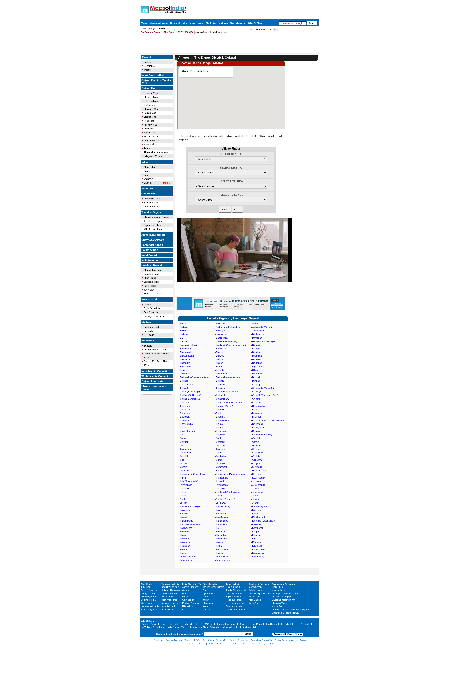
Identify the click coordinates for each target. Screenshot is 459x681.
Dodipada (221, 431)
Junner (255, 503)
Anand (147, 171)
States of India (159, 23)
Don (182, 434)
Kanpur (206, 606)
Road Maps (271, 624)
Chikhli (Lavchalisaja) (190, 399)
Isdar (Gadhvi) (259, 478)
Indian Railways (169, 593)
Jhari (182, 499)
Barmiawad (221, 348)
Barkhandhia (186, 348)
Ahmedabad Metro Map (156, 152)
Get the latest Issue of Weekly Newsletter (257, 644)
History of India (148, 593)
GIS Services (255, 590)
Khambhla (221, 531)
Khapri (255, 531)
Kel (217, 528)
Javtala (219, 495)
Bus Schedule (151, 312)
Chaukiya (257, 384)
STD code (149, 335)
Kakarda (220, 510)
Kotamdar (185, 546)
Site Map (211, 644)
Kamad (183, 517)
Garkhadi (220, 442)
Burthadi (256, 381)
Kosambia (185, 542)
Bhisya (219, 359)
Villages (151, 28)
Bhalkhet (220, 352)
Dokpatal (256, 431)
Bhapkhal (257, 352)
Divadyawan (258, 427)
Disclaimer (188, 640)
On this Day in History (259, 593)
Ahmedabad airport (153, 234)
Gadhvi (219, 438)
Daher (255, 409)
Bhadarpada (186, 352)
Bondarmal (221, 374)
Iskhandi (220, 481)
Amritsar (207, 609)
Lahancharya (258, 556)
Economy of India (149, 596)
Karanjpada (222, 524)
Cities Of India (210, 584)
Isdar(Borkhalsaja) (189, 481)
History (147, 62)
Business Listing (250, 627)
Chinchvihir (257, 402)
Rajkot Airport (149, 249)
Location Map (151, 93)
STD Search (304, 624)
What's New (255, 23)
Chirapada (185, 406)
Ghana (255, 449)
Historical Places (234, 593)
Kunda (183, 553)
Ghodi (219, 452)
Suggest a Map (222, 640)
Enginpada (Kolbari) (262, 434)
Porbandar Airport (152, 244)
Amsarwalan (258, 330)
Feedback (193, 644)
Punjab (185, 596)
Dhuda (219, 424)
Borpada (220, 381)
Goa (184, 593)
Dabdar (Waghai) (224, 406)
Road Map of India (170, 587)
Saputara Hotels (152, 274)
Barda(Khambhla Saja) (263, 341)
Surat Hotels (150, 278)
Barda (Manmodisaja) (226, 341)
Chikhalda (221, 395)
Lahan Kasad (222, 556)
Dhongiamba (186, 424)
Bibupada (221, 366)
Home (143, 28)
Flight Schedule (152, 308)
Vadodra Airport (150, 259)
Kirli (254, 539)
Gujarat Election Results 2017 (156, 81)
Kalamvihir (221, 513)
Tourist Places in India (236, 590)
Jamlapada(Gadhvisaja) (228, 492)
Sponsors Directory (174, 640)
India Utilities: (148, 621)
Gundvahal (221, 467)
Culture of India (148, 600)
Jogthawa (221, 503)
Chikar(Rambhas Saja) (227, 391)
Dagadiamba (258, 406)
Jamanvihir (185, 488)
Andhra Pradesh (190, 587)
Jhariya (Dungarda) (225, 499)
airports (147, 304)
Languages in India (150, 606)
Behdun (256, 348)
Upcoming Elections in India (285, 613)
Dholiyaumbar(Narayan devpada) (268, 420)
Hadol (219, 470)
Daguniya (221, 409)
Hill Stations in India (235, 603)
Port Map (148, 148)
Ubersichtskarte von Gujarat (153, 387)
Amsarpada (221, 330)
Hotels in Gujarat (151, 264)
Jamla (183, 492)
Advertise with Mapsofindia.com (288, 634)
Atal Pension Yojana (282, 596)
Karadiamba (222, 521)
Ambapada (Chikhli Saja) (228, 327)
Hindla (183, 478)
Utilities (223, 23)
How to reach (149, 299)
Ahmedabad (150, 167)
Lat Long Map (151, 101)
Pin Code (174, 624)
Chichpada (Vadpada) (263, 388)
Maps (144, 23)
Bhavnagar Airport (152, 239)
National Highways (170, 590)
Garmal (255, 442)
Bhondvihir (257, 359)
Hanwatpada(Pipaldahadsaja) (230, 474)
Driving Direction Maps (250, 624)
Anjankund (221, 334)
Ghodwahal (258, 452)
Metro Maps (167, 596)
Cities (144, 162)
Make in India (278, 590)
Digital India (277, 587)
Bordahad (257, 374)
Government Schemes (283, 584)
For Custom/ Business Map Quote (158, 32)
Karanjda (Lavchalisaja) (264, 521)
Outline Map (150, 105)
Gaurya (183, 445)
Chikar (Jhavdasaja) (190, 391)
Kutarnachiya (258, 553)
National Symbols (149, 609)
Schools (148, 345)
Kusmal (219, 553)
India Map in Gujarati (154, 371)
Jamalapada (186, 485)
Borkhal (256, 377)
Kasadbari (257, 524)
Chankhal (221, 384)
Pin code (148, 331)
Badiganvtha (258, 334)
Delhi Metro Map (169, 600)
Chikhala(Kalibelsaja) (190, 395)
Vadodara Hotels (152, 282)
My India (211, 23)
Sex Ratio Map (151, 136)
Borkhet (184, 381)
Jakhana (256, 481)
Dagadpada (186, 409)
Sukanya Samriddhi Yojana (285, 593)
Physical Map (151, 97)
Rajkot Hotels (151, 285)
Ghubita (256, 456)
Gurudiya (184, 470)
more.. (166, 183)
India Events (255, 596)
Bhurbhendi (185, 366)
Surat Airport (149, 254)
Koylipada (257, 546)
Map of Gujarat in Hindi (152, 75)
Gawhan (256, 445)
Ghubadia (221, 456)
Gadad (183, 438)
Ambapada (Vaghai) (262, 327)
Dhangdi (256, 417)
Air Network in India (170, 603)
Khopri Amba (222, 539)
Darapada (185, 413)
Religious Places (234, 600)
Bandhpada (222, 338)
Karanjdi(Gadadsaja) (190, 524)
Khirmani (256, 535)
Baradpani (257, 338)
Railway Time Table (154, 316)
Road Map (149, 120)
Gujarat (161, 28)
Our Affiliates (208, 640)
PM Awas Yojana (280, 603)
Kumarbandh (258, 549)
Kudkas (183, 549)
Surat (146, 175)
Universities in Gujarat (155, 349)
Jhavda (255, 499)
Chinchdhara (222, 399)
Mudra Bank (278, 606)
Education (147, 340)
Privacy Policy (281, 640)
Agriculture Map (152, 140)
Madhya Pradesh (190, 603)
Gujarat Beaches (152, 225)
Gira (182, 460)
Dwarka (147, 183)
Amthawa (184, 334)
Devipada (185, 417)
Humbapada (222, 478)
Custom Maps (255, 587)
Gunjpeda (257, 467)
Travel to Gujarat (151, 212)
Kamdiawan (222, 517)
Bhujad (219, 363)
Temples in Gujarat (153, 221)
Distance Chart (151, 327)
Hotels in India (233, 587)
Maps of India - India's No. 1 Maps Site (144, 9)
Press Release (233, 644)
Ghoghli (184, 456)
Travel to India (233, 584)
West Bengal (188, 600)
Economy (147, 188)
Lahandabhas (223, 560)
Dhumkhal (221, 427)
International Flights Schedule (204, 627)
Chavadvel (185, 388)
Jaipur (206, 600)
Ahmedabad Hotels (153, 270)
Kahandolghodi (259, 506)
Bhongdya (185, 363)
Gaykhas (220, 449)
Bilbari (183, 370)
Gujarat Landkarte (152, 381)
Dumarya (220, 434)
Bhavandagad (187, 356)
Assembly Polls (152, 198)
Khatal (183, 535)
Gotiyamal (257, 463)
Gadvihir (256, 438)
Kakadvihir (185, 510)
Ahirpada (220, 323)
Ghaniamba (185, 452)
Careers (202, 644)
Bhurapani (257, 363)
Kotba (219, 546)
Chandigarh (208, 603)
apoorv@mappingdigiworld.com (211, 32)
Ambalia (184, 327)
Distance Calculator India (154, 624)
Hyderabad (208, 593)
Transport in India (170, 584)
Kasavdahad (186, 528)
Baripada (256, 345)
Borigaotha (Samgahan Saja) (194, 377)
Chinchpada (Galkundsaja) (229, 402)
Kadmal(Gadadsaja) (190, 506)
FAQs (198, 640)
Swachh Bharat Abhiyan (283, 600)
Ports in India (167, 609)
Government (149, 193)
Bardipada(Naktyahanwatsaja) (231, 345)
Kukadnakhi (222, 549)
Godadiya (257, 460)
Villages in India (231, 627)
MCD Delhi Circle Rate (153, 627)
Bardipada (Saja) (188, 345)
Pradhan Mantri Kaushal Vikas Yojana (290, 609)
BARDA (184, 341)
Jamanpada (222, 485)
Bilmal (255, 370)
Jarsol (183, 495)
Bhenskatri (185, 359)
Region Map (150, 113)
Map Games (255, 600)
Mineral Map (150, 144)
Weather (148, 70)
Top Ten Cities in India (213, 587)
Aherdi (183, 323)
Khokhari (184, 539)
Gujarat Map (148, 88)
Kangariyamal (187, 521)
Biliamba (220, 370)
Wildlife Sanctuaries (154, 229)
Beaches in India (234, 606)
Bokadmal (185, 374)
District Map (150, 117)
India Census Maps (177, 627)
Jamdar (256, 488)
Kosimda (220, 542)
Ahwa (255, 323)
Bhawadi (220, 356)
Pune (205, 596)
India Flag (145, 587)
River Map (149, 128)
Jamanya (220, 488)
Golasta (184, 463)
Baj (181, 338)
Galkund (184, 442)
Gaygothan (185, 449)
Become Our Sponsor (239, 640)
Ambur (183, 330)
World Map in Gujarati (154, 376)
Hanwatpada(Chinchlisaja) (193, 474)
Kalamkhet (185, 513)
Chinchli (256, 399)
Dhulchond (257, 424)
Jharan (255, 495)
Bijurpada (257, 366)
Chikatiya (256, 391)
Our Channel (238, 23)
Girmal (219, 460)
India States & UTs (191, 584)
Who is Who (146, 603)
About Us (293, 640)
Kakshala (256, 510)
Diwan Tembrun (187, 431)
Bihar (184, 609)
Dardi (218, 413)
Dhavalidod (185, 420)
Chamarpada (186, 384)
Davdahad (257, 413)
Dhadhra (220, 417)
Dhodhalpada (223, 420)
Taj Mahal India (233, 596)
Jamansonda (258, 485)
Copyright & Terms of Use (261, 640)
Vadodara (148, 179)
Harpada (256, 474)
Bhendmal (257, 356)
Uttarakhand (188, 606)
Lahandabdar (186, 560)
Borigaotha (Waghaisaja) (228, 377)
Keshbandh (258, 528)
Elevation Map (151, 109)
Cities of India (178, 23)
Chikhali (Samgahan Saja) (265, 395)
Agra (205, 590)
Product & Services (259, 584)
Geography (149, 66)
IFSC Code (207, 624)
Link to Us (221, 644)
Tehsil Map (149, 132)
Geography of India (150, 590)
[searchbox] (292, 23)
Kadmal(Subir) (223, 506)
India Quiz (254, 603)
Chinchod (185, 402)
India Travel (196, 23)
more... (160, 293)
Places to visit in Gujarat (156, 217)
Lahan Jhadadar (188, 556)
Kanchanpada (259, 517)
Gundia (183, 467)
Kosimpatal (257, 542)
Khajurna (184, 531)
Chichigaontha (223, 388)
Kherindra (221, 535)
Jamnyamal (258, 492)
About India (146, 584)
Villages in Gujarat (153, 156)
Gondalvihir (221, 463)
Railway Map (150, 124)
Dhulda (183, 427)
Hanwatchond (259, 470)
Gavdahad (221, 445)
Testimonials (159, 640)
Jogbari (183, 503)
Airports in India (169, 606)
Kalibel (255, 513)
